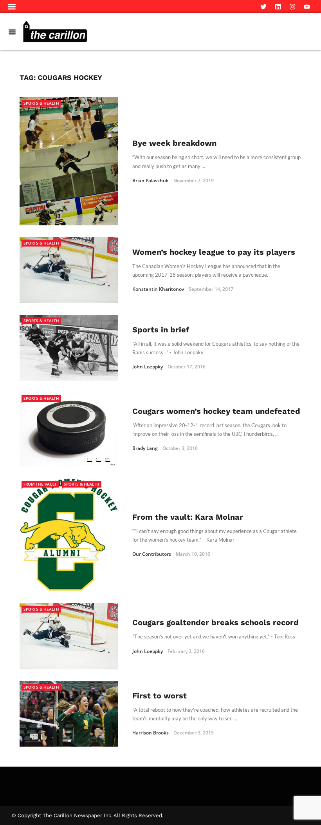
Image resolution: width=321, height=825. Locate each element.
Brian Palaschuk (150, 180)
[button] (12, 6)
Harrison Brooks (150, 732)
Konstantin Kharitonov (158, 289)
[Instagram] (292, 6)
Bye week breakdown (174, 143)
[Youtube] (307, 6)
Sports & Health (41, 103)
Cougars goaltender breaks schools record (215, 622)
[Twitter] (263, 6)
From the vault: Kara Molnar (187, 517)
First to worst (159, 695)
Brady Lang (145, 448)
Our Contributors (151, 554)
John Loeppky (147, 366)
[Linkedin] (278, 6)
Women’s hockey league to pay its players (213, 252)
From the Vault (40, 484)
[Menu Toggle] (12, 32)
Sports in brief (160, 329)
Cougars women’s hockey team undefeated (216, 411)
